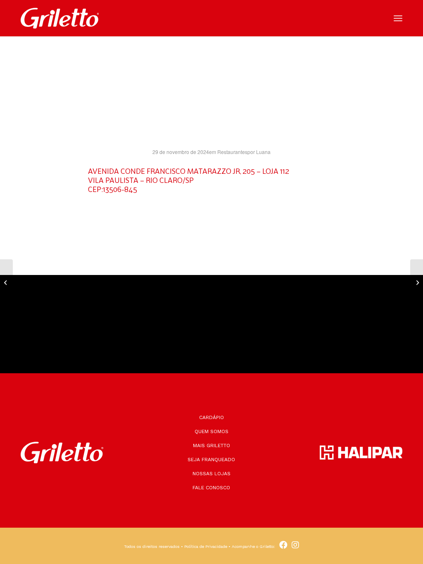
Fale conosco (211, 488)
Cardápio (211, 417)
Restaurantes (232, 151)
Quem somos (211, 431)
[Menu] (398, 18)
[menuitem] (398, 18)
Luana (263, 151)
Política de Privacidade (205, 546)
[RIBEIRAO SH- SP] (6, 282)
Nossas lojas (211, 473)
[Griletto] (60, 18)
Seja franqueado (211, 459)
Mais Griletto (211, 445)
